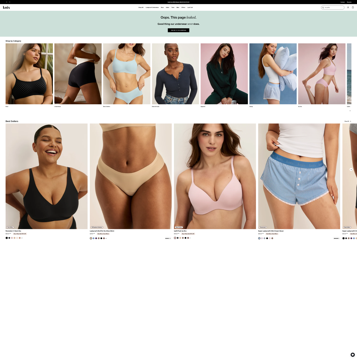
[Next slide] (350, 110)
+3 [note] (106, 238)
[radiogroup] (14, 238)
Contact (343, 2)
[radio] (7, 238)
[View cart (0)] (353, 7)
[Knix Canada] (6, 7)
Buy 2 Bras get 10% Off (178, 2)
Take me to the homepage (178, 30)
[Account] (348, 7)
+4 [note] (21, 238)
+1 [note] (190, 238)
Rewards (349, 2)
